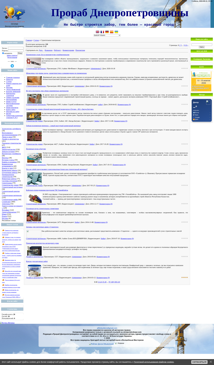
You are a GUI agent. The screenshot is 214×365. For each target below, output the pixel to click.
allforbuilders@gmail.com (107, 328)
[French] (102, 32)
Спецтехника (7, 183)
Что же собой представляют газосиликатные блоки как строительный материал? (56, 169)
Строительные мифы (10, 199)
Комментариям (68, 50)
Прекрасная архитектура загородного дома (42, 243)
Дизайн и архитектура (10, 139)
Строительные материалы (12, 195)
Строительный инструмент (12, 187)
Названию (48, 50)
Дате (40, 50)
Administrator (79, 86)
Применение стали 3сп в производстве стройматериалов (47, 55)
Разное (4, 216)
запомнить (8, 53)
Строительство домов (10, 185)
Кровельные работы (9, 170)
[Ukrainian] (116, 32)
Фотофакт (5, 210)
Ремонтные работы (9, 179)
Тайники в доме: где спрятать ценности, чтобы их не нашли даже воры (11, 239)
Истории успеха (8, 160)
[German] (107, 32)
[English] (97, 32)
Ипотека (5, 158)
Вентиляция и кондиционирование (10, 134)
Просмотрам (80, 50)
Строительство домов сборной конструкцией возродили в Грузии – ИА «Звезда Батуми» (60, 109)
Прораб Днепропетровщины (119, 12)
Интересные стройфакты (11, 154)
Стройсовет (6, 202)
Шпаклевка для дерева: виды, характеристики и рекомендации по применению (56, 73)
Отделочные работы (9, 172)
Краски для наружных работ (37, 261)
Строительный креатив (11, 191)
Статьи (36, 40)
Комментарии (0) (106, 86)
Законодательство (8, 149)
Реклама (5, 218)
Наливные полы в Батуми (36, 149)
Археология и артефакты (11, 129)
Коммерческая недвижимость (7, 165)
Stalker (96, 121)
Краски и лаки (7, 168)
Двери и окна (7, 137)
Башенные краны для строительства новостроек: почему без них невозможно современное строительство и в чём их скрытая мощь (11, 264)
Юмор (4, 214)
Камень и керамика (9, 162)
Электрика (6, 204)
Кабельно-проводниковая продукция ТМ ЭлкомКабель (47, 190)
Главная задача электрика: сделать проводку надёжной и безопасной (10, 232)
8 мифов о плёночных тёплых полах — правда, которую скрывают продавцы (12, 255)
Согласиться (199, 362)
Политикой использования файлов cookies (154, 362)
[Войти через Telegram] (12, 65)
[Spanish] (111, 32)
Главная (29, 40)
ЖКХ (4, 147)
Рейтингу (57, 50)
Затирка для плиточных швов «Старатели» (42, 227)
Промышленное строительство (8, 176)
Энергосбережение (9, 212)
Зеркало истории (8, 151)
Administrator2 (96, 69)
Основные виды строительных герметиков (42, 209)
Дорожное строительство (11, 143)
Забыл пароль (12, 55)
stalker (100, 104)
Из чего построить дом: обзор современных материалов (47, 91)
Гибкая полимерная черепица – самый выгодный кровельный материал (53, 126)
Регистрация (12, 57)
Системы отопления (9, 181)
